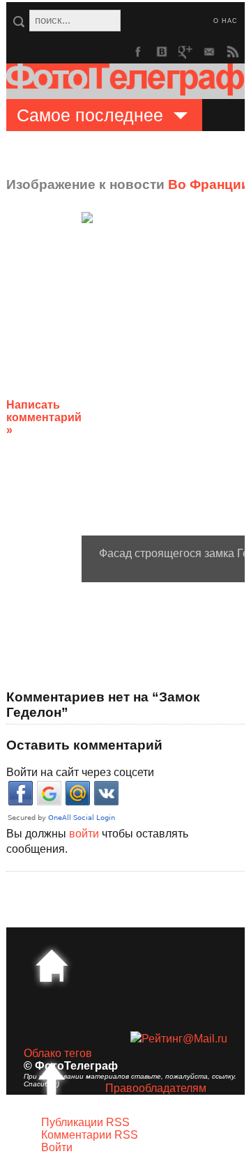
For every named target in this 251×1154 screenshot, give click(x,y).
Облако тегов (58, 1053)
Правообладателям (155, 1088)
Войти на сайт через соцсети (80, 772)
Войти (57, 1147)
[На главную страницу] (51, 966)
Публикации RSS (85, 1122)
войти (84, 834)
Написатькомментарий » (44, 417)
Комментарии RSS (89, 1135)
